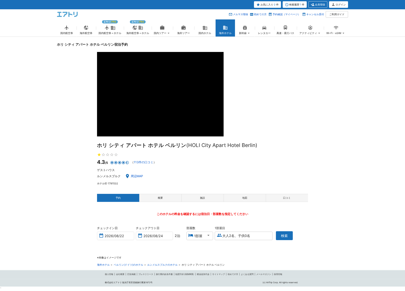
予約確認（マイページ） (286, 14)
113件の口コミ (143, 162)
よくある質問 (247, 274)
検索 (284, 236)
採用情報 (278, 274)
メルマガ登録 (240, 14)
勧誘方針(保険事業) (185, 274)
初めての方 (260, 14)
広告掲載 (131, 274)
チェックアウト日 (147, 228)
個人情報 (109, 274)
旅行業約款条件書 (164, 274)
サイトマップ (218, 274)
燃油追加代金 (203, 274)
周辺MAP (137, 176)
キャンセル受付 (315, 14)
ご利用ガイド (336, 14)
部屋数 (190, 228)
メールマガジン (263, 274)
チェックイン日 (107, 228)
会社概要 (120, 274)
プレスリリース (145, 274)
